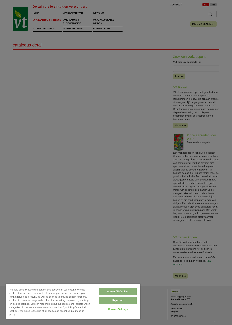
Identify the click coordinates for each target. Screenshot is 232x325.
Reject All (117, 300)
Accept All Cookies (118, 291)
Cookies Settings (118, 309)
